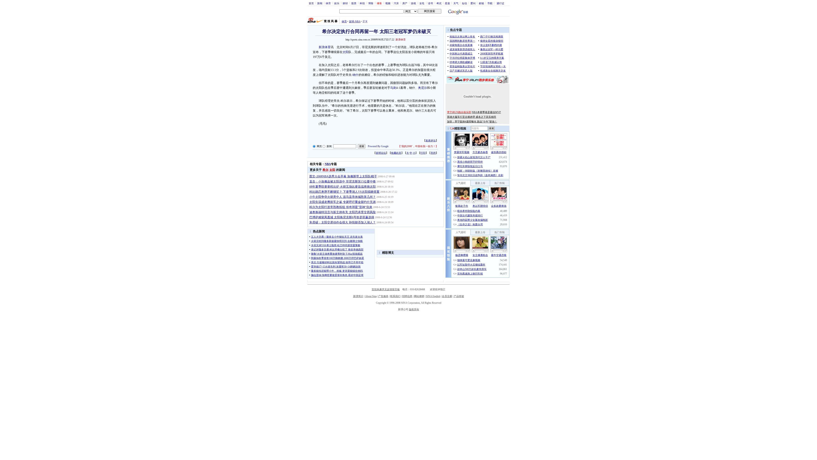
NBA (328, 164)
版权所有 (414, 309)
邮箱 (481, 3)
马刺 (393, 87)
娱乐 (336, 3)
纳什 (356, 74)
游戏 (413, 3)
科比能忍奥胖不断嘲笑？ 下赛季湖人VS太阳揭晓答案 (344, 191)
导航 (490, 3)
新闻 (319, 3)
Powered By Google (378, 146)
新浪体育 (325, 47)
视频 (387, 3)
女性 (421, 3)
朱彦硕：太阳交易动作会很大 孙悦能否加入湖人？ (342, 222)
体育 (328, 3)
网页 (319, 146)
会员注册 (447, 296)
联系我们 (395, 296)
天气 (455, 3)
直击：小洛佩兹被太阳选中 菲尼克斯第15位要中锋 (342, 181)
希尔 (326, 169)
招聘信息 (407, 296)
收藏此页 (396, 152)
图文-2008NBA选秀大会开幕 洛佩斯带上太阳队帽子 (343, 176)
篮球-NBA (354, 21)
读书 (430, 3)
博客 (370, 3)
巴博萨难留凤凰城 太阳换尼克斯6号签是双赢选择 (341, 217)
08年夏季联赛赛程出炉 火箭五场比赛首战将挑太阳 (342, 186)
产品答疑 (459, 296)
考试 (438, 3)
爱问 (473, 3)
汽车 (396, 3)
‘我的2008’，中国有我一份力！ (418, 146)
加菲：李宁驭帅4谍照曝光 (462, 121)
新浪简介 (358, 296)
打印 (423, 152)
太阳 (346, 52)
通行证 (500, 3)
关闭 (433, 152)
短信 (464, 3)
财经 (345, 3)
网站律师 (419, 296)
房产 (404, 3)
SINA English (433, 296)
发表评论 (431, 140)
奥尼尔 (422, 87)
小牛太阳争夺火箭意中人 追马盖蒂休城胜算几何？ (342, 196)
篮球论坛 (381, 152)
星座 (447, 3)
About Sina (371, 296)
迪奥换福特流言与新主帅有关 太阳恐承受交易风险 (342, 212)
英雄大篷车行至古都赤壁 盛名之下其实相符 (471, 116)
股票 (353, 3)
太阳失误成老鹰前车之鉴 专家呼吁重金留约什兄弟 (342, 202)
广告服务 (383, 296)
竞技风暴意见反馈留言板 (386, 289)
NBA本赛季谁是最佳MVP (486, 112)
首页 (311, 3)
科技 (362, 3)
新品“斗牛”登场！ (487, 121)
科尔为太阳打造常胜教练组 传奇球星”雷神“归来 (340, 207)
